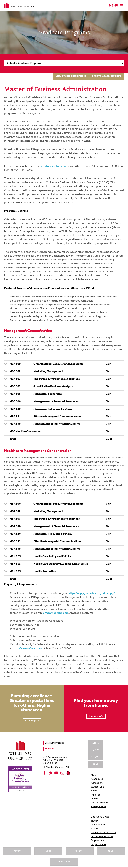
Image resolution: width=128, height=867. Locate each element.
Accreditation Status (102, 836)
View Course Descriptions (71, 76)
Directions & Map (100, 817)
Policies (95, 829)
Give (110, 851)
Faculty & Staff (98, 806)
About (94, 775)
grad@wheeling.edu (53, 166)
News (94, 791)
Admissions (97, 783)
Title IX (94, 821)
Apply (17, 851)
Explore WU (96, 716)
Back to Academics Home (106, 76)
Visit (48, 851)
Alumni (94, 799)
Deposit (80, 851)
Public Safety (98, 825)
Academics (97, 779)
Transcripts (64, 862)
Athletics (96, 795)
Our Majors (32, 720)
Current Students (100, 803)
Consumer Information (103, 832)
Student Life (97, 787)
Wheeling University (20, 5)
